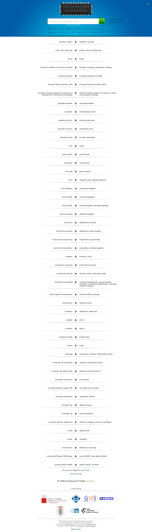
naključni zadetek (116, 20)
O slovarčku (80, 526)
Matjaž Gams (70, 524)
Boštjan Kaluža (91, 524)
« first (63, 470)
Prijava (148, 4)
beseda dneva (115, 22)
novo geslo (90, 481)
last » (89, 470)
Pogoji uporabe (90, 526)
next (84, 470)
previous (69, 470)
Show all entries (76, 474)
